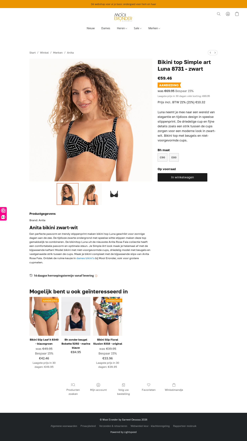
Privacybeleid (88, 426)
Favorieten (149, 389)
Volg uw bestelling (123, 391)
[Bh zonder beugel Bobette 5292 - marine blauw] (75, 316)
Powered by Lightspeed (123, 432)
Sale (137, 28)
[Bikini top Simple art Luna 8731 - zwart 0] (67, 194)
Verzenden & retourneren (113, 426)
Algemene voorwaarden (64, 426)
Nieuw (91, 28)
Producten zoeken (73, 391)
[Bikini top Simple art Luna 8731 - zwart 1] (91, 194)
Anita (70, 52)
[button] (123, 17)
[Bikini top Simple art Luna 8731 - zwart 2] (114, 194)
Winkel (44, 52)
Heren (121, 28)
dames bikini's (85, 258)
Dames (105, 28)
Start (32, 52)
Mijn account (98, 389)
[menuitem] (210, 52)
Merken (153, 28)
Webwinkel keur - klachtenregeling (150, 426)
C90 (162, 157)
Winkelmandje (174, 389)
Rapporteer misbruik (184, 426)
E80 (173, 157)
